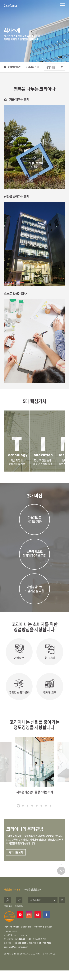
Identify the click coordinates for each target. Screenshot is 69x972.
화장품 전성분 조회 (32, 889)
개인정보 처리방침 (12, 889)
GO (62, 899)
